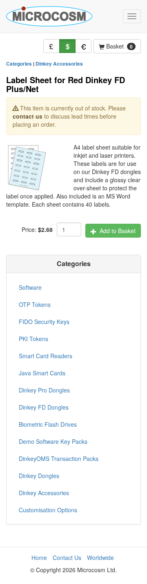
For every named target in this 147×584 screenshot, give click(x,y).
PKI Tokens (33, 339)
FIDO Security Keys (44, 321)
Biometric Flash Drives (48, 424)
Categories (19, 63)
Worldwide (100, 557)
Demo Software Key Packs (53, 441)
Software (30, 287)
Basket (119, 46)
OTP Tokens (35, 304)
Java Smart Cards (42, 373)
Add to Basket (116, 231)
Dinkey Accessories (59, 63)
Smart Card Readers (45, 356)
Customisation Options (48, 510)
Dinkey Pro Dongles (44, 390)
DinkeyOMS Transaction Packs (58, 458)
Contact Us (67, 557)
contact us (27, 116)
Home (39, 557)
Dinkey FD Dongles (44, 407)
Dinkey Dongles (39, 476)
